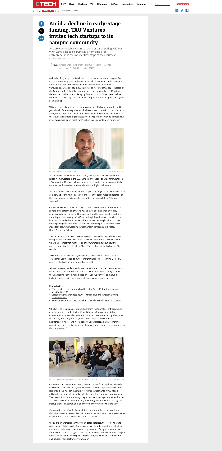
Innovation (127, 4)
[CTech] (46, 4)
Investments (65, 64)
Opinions (141, 4)
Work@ (114, 4)
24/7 (63, 4)
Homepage (65, 11)
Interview (63, 68)
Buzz (71, 4)
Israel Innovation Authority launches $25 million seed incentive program (86, 300)
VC (91, 4)
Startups (82, 4)
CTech (75, 11)
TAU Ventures (95, 68)
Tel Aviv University (78, 68)
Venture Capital (103, 64)
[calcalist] (182, 5)
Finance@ (102, 4)
